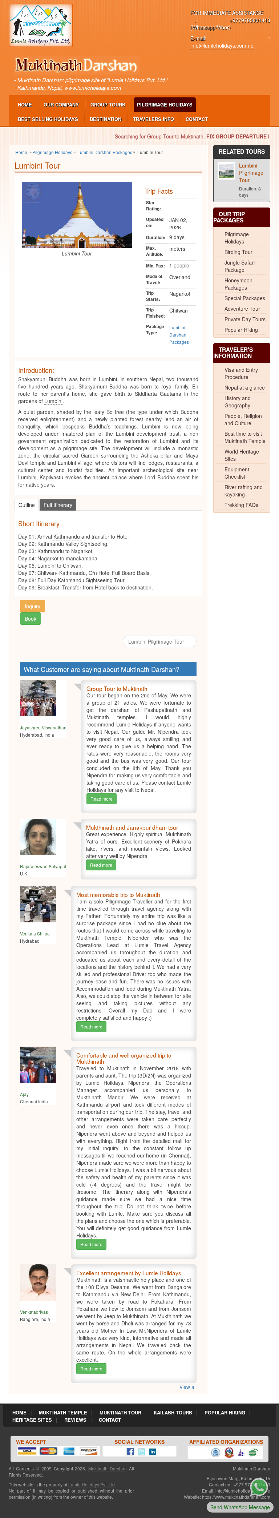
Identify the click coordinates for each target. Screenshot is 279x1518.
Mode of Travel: (154, 279)
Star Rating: (153, 206)
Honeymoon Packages (238, 284)
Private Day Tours (245, 319)
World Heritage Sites (242, 455)
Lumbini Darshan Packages (179, 334)
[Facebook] (128, 1450)
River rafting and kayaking (244, 490)
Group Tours (107, 104)
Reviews (75, 1419)
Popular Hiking (241, 329)
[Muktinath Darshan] (41, 24)
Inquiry (32, 606)
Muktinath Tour (120, 1412)
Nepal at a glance (245, 387)
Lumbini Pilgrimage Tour (157, 641)
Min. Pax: (155, 266)
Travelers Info (153, 119)
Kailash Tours (173, 1412)
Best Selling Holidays (48, 119)
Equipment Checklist (237, 473)
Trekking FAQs (241, 504)
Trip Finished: (155, 313)
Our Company (61, 104)
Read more (101, 799)
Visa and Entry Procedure (241, 373)
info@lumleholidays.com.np (222, 45)
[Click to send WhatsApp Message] (259, 1486)
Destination (105, 119)
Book (30, 618)
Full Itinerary (58, 504)
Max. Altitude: (154, 251)
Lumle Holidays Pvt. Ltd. (92, 1484)
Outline (27, 504)
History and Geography (238, 401)
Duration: (155, 237)
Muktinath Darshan (107, 1468)
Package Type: (155, 329)
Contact (197, 119)
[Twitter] (139, 1450)
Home (25, 104)
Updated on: (154, 222)
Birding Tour (238, 251)
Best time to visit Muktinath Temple (245, 437)
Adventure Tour (242, 308)
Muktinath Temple (63, 1412)
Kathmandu (67, 536)
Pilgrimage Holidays (165, 104)
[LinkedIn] (150, 1450)
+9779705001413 (250, 20)
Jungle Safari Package (240, 266)
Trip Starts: (153, 296)
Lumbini (53, 400)
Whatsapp (203, 27)
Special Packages (245, 298)
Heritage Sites (32, 1419)
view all (188, 1386)
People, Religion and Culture (243, 419)
